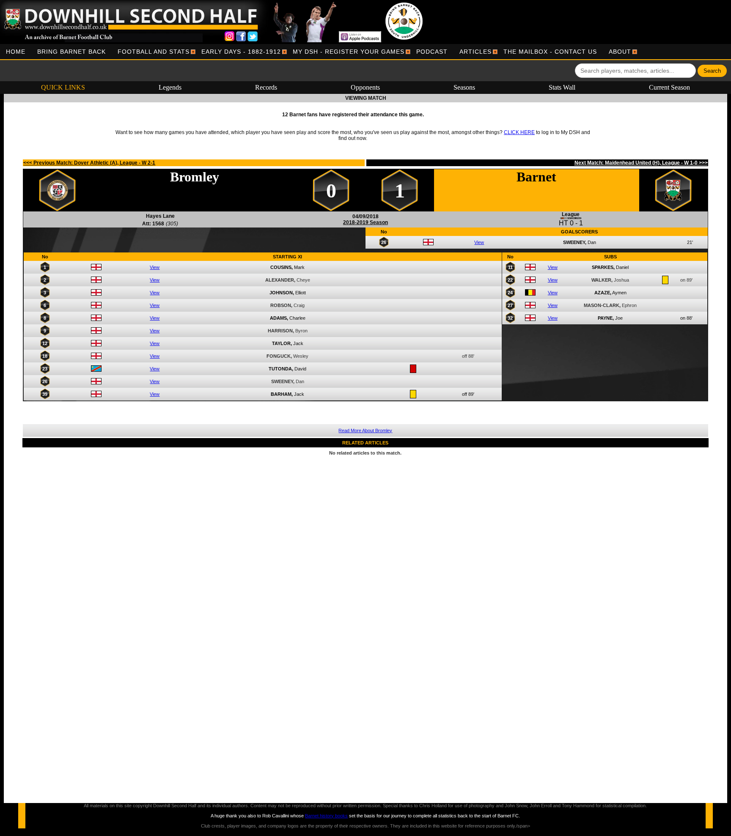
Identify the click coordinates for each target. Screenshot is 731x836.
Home (15, 51)
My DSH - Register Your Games (348, 51)
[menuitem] (15, 51)
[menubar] (318, 51)
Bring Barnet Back (71, 51)
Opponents (365, 87)
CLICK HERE (519, 132)
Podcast (432, 51)
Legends (170, 87)
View (479, 242)
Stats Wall (562, 87)
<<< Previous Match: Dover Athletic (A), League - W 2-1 (89, 163)
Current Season (669, 87)
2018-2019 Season (365, 222)
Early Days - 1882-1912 (241, 51)
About (620, 51)
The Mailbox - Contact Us (550, 51)
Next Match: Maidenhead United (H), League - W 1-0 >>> (641, 163)
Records (266, 87)
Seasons (464, 87)
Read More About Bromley (365, 430)
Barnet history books (326, 815)
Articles (475, 51)
